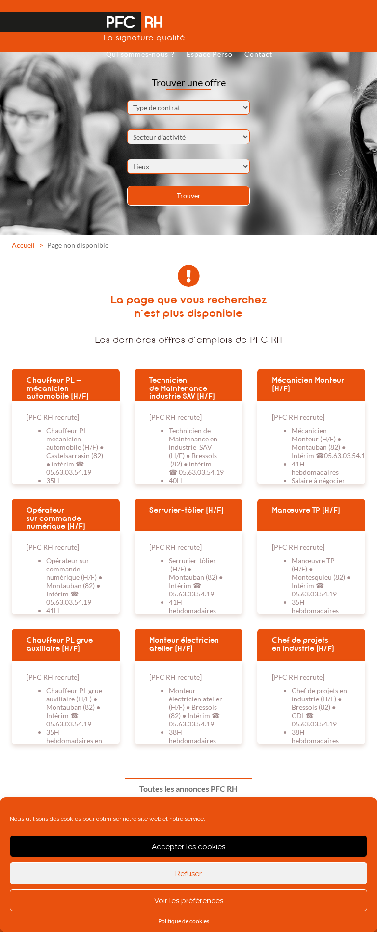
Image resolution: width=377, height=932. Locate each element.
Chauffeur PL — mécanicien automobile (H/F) (58, 388)
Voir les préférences (188, 900)
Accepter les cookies (188, 846)
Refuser (188, 873)
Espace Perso (210, 54)
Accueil (23, 245)
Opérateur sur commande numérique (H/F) (56, 518)
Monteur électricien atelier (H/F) (184, 644)
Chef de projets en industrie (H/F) (303, 644)
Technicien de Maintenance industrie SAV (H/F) (182, 388)
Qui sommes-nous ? (140, 54)
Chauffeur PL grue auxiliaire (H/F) (60, 644)
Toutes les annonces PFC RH (188, 788)
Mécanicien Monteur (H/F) (308, 384)
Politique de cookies (183, 921)
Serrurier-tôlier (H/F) (186, 510)
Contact (258, 54)
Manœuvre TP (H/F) (306, 510)
